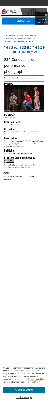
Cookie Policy (33, 382)
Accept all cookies (24, 390)
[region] (24, 383)
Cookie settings (33, 379)
